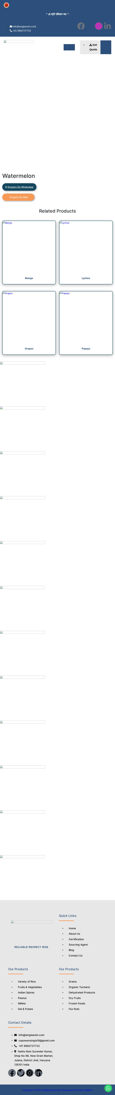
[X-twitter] (90, 26)
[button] (106, 47)
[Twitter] (21, 1073)
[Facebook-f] (81, 26)
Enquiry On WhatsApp (20, 186)
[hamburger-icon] (69, 47)
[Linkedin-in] (107, 26)
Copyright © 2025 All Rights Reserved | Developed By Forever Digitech (57, 1090)
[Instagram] (98, 26)
